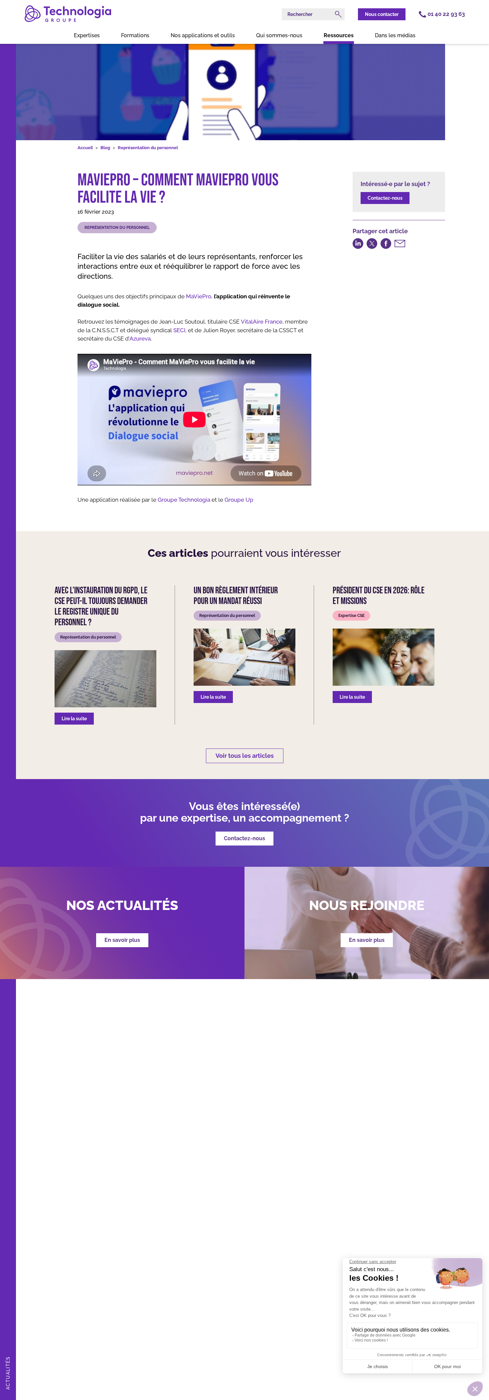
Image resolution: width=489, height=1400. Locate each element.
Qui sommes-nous (279, 35)
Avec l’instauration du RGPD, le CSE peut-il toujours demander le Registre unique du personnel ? (101, 606)
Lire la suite (74, 718)
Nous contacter (382, 14)
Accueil (85, 147)
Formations (135, 35)
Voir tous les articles (245, 755)
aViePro (201, 296)
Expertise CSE (351, 615)
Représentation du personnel (148, 147)
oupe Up (242, 499)
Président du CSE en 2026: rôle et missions (378, 596)
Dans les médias (395, 35)
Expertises (87, 35)
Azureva (140, 338)
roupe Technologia (186, 499)
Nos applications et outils (203, 35)
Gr (228, 499)
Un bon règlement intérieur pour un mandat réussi (236, 596)
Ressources (339, 35)
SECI (179, 330)
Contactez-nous (385, 198)
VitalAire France (261, 321)
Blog (105, 147)
